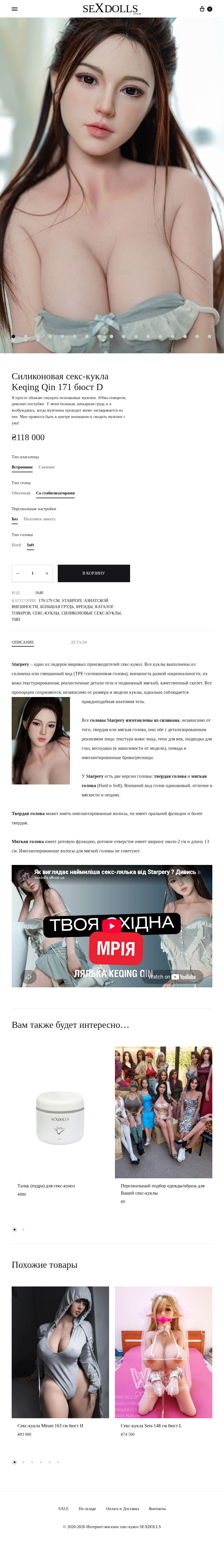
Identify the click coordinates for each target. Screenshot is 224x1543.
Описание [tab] (23, 642)
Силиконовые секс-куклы (91, 613)
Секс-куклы (46, 613)
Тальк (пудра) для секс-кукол (46, 1185)
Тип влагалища (25, 457)
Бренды (84, 607)
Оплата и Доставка (122, 1509)
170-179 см (49, 600)
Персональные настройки (34, 509)
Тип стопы (21, 483)
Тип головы (22, 535)
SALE (63, 1509)
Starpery (72, 600)
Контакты (157, 1509)
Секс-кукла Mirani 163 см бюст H (50, 1425)
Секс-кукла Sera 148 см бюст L (151, 1425)
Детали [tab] (79, 642)
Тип (16, 619)
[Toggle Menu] (15, 9)
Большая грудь (57, 607)
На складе (87, 1509)
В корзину (94, 573)
